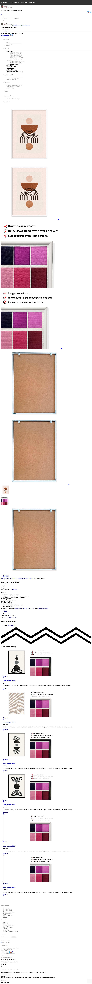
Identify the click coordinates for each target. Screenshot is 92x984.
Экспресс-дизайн (7, 909)
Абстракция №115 (9, 887)
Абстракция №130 (9, 763)
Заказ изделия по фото (9, 912)
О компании (6, 908)
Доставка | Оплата (7, 915)
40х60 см (10, 617)
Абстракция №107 (9, 722)
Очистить (14, 589)
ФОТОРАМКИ (6, 929)
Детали (5, 611)
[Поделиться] (3, 980)
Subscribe (3, 976)
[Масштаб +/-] (1, 980)
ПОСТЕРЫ (7, 578)
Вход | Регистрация (8, 29)
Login (4, 17)
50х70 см (15, 617)
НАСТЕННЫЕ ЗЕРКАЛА (9, 925)
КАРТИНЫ (6, 922)
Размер (2, 589)
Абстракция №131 (9, 804)
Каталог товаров (7, 910)
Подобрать (3, 964)
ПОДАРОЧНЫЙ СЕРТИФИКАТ (10, 931)
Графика (46, 608)
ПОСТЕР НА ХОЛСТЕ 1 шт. (28, 578)
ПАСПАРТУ (6, 930)
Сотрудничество (7, 913)
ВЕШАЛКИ (6, 926)
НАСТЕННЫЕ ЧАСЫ (8, 927)
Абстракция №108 (9, 846)
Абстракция (18, 608)
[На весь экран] (2, 980)
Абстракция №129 (9, 680)
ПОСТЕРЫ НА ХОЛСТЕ (16, 578)
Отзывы (5, 917)
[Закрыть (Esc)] (5, 980)
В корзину (3, 592)
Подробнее (32, 2)
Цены (4, 914)
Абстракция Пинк (12, 625)
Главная (3, 578)
